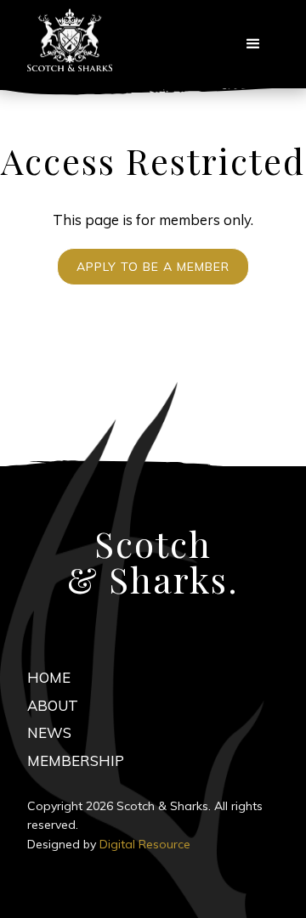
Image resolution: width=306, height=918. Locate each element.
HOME (49, 677)
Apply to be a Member (153, 266)
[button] (253, 44)
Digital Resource (144, 844)
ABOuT (52, 705)
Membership (75, 760)
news (49, 732)
